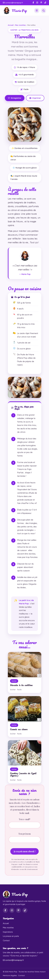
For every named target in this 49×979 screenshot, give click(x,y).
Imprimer (36, 98)
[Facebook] (33, 2)
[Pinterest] (41, 2)
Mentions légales (10, 975)
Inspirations (8, 932)
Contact (6, 940)
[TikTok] (45, 2)
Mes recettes (20, 25)
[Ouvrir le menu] (36, 10)
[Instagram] (37, 2)
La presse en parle (11, 936)
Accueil (10, 25)
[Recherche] (43, 10)
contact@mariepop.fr (14, 3)
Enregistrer (16, 98)
